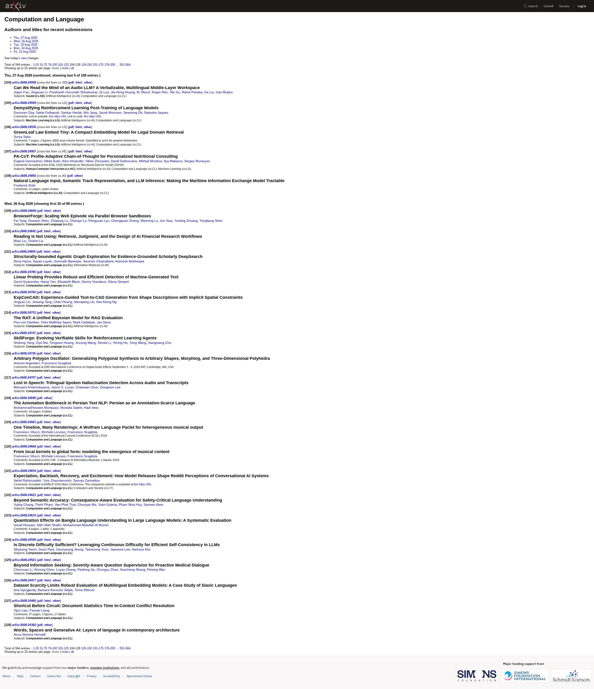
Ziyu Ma (42, 342)
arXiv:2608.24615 (24, 515)
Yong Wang (137, 342)
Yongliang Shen (211, 220)
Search (533, 6)
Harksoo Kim (141, 549)
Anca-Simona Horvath (30, 634)
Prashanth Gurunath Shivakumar (73, 92)
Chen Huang (63, 302)
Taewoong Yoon (97, 549)
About (6, 676)
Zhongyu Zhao (107, 569)
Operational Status (139, 676)
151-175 (98, 64)
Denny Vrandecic (94, 281)
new (23, 58)
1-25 (36, 64)
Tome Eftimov (85, 590)
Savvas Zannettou (86, 480)
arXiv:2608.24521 (24, 560)
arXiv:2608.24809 (24, 251)
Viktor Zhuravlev (97, 161)
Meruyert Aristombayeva (31, 387)
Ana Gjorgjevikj (25, 590)
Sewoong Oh (132, 112)
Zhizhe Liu (35, 241)
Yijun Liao (21, 610)
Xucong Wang (85, 342)
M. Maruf (143, 92)
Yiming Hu (120, 342)
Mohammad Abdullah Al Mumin (86, 525)
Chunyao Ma (86, 504)
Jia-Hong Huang (123, 92)
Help (20, 676)
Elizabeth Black (69, 281)
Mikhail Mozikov (150, 161)
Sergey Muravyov (197, 161)
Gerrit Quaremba (26, 281)
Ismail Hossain (24, 525)
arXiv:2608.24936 (24, 127)
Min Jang (90, 112)
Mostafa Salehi (71, 407)
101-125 (63, 64)
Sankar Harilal (71, 112)
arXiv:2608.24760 (24, 292)
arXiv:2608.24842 (24, 231)
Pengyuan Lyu (98, 220)
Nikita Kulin (52, 161)
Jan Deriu (104, 322)
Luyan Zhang (66, 569)
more (65, 68)
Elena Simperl (118, 281)
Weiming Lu (149, 220)
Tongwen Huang (62, 342)
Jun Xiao (166, 220)
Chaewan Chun (87, 387)
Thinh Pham (44, 504)
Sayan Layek (42, 261)
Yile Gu (175, 92)
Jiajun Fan (21, 92)
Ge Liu (209, 92)
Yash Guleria (107, 504)
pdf (71, 82)
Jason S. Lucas (62, 387)
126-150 (86, 64)
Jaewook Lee (120, 549)
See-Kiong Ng (106, 302)
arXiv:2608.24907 (24, 151)
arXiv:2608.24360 (24, 625)
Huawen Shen (38, 220)
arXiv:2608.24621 (24, 495)
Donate (564, 6)
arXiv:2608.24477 (24, 580)
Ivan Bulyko (224, 92)
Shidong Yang (24, 342)
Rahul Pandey (192, 92)
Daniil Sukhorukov (124, 161)
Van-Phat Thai (65, 504)
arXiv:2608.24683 (24, 422)
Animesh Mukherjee (129, 261)
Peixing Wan (156, 569)
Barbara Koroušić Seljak (55, 590)
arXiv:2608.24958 (24, 82)
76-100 (52, 64)
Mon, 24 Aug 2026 (26, 48)
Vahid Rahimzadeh (27, 480)
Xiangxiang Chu (159, 342)
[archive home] (16, 6)
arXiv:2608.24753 (24, 312)
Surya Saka (22, 136)
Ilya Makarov (173, 161)
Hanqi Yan (48, 281)
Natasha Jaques (156, 112)
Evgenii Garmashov (28, 161)
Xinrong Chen (44, 569)
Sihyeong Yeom (25, 549)
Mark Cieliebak (84, 322)
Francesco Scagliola (56, 363)
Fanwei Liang (39, 610)
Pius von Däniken (26, 322)
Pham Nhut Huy (130, 504)
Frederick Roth (25, 185)
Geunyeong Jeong (69, 549)
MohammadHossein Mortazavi (36, 407)
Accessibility (111, 676)
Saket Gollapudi (47, 112)
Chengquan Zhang (125, 220)
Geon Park (46, 549)
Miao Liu (20, 241)
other (87, 82)
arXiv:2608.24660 (24, 446)
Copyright (73, 676)
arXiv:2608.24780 (24, 272)
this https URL (58, 116)
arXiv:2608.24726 (24, 353)
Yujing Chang (23, 504)
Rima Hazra (22, 261)
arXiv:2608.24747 (24, 333)
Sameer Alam (153, 504)
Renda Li (104, 342)
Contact (35, 676)
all (72, 68)
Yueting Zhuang (186, 220)
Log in (582, 6)
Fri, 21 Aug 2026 (25, 51)
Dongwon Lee (110, 387)
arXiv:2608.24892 (24, 175)
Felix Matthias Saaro (56, 322)
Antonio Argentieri (27, 363)
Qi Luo (104, 92)
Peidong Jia (86, 569)
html (79, 82)
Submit (549, 6)
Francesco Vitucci (27, 432)
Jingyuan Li (39, 92)
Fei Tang (20, 220)
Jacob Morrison (110, 112)
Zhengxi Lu (78, 220)
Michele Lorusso (54, 432)
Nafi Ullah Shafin (49, 525)
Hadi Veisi (91, 407)
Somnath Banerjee (67, 261)
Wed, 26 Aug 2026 (26, 41)
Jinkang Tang (42, 302)
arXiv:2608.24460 (24, 600)
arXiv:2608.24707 (24, 377)
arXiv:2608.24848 (24, 210)
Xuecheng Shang (132, 569)
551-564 (125, 64)
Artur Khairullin (73, 161)
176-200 (109, 64)
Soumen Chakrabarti (98, 261)
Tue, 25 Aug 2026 (25, 44)
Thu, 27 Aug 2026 (25, 37)
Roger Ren (160, 92)
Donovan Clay (24, 112)
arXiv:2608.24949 (24, 103)
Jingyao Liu (22, 302)
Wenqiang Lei (84, 302)
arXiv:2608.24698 (24, 398)
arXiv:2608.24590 (24, 539)
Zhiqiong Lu (59, 220)
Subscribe (54, 676)
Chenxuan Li (23, 569)
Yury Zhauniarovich (57, 480)
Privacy (92, 676)
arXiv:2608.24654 (24, 471)
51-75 (43, 64)
